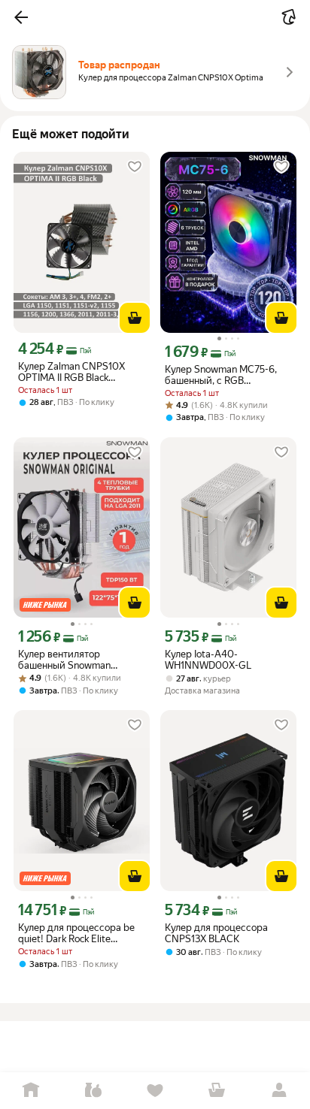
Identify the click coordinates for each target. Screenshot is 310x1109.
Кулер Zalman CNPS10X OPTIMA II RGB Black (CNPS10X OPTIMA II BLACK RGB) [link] (81, 372)
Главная (31, 1090)
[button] (21, 17)
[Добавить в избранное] (135, 167)
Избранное (155, 1090)
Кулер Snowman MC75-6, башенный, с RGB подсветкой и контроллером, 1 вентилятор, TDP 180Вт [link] (221, 375)
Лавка (92, 1090)
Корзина (217, 1090)
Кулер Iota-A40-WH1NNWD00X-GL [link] (208, 659)
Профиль (279, 1090)
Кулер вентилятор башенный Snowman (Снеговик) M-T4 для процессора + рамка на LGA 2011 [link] (71, 659)
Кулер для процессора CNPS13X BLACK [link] (216, 933)
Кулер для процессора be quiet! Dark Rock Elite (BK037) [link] (76, 933)
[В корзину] (134, 317)
